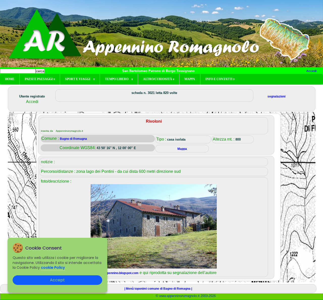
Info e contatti (219, 79)
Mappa (189, 79)
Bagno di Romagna (73, 139)
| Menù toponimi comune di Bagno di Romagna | (158, 288)
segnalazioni (276, 96)
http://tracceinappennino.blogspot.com (111, 273)
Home (9, 79)
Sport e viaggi (80, 79)
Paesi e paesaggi (40, 79)
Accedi (311, 71)
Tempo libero (119, 79)
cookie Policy (53, 267)
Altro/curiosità (158, 79)
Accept (57, 280)
